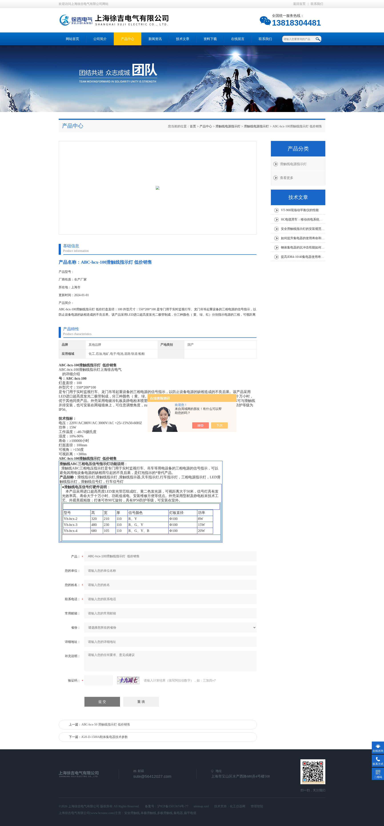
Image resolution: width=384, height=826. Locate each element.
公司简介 (100, 39)
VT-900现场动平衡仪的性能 (300, 210)
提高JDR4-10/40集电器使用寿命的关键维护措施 (303, 257)
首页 (193, 126)
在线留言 (237, 39)
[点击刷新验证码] (128, 680)
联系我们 (317, 4)
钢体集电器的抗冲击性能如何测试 (303, 247)
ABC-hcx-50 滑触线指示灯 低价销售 (105, 724)
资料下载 (210, 39)
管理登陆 (257, 806)
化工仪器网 (237, 806)
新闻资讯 (155, 39)
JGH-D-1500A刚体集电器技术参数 (104, 737)
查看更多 (286, 178)
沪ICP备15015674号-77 (172, 806)
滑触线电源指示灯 (228, 126)
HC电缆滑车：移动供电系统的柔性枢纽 (303, 219)
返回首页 (299, 4)
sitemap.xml (201, 806)
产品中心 (127, 39)
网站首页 (72, 39)
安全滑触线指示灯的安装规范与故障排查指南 (303, 229)
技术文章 (182, 39)
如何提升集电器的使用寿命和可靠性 (303, 238)
